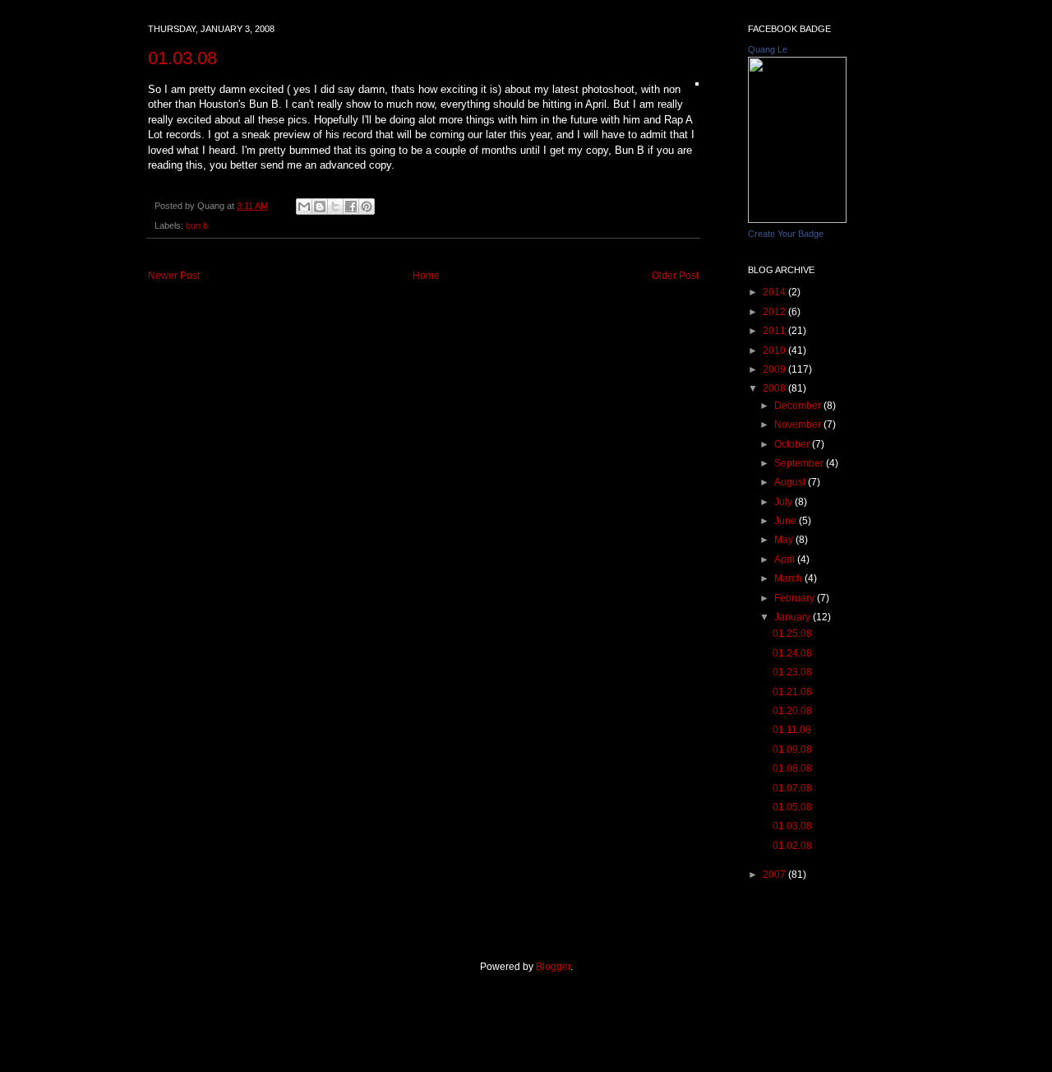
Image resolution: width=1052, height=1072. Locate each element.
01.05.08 (792, 807)
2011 (775, 330)
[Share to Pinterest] (366, 206)
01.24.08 (792, 653)
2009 (775, 369)
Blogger (553, 966)
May (785, 539)
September (800, 463)
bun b (197, 225)
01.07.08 (792, 788)
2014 (775, 292)
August (791, 482)
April (785, 559)
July (784, 502)
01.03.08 (182, 58)
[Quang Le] (797, 219)
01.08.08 (792, 768)
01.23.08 (792, 672)
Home (426, 275)
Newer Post (174, 275)
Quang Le (767, 49)
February (795, 598)
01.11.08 (792, 730)
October (793, 444)
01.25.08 (792, 633)
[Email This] (304, 206)
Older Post (675, 275)
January (793, 617)
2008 (775, 388)
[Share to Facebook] (351, 206)
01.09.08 (792, 749)
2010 (775, 350)
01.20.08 (792, 711)
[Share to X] (335, 206)
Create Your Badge (786, 234)
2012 (775, 312)
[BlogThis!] (319, 206)
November (799, 424)
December (799, 405)
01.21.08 (792, 692)
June (786, 521)
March (789, 578)
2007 (775, 874)
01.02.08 (792, 846)
